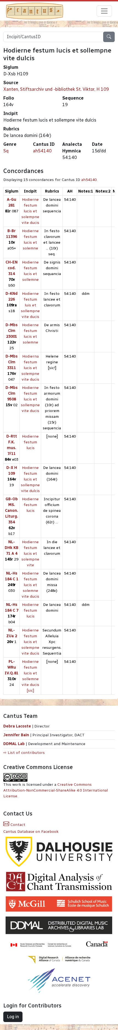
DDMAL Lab (14, 743)
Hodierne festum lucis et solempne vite (30, 553)
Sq (6, 150)
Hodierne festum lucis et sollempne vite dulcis (30, 479)
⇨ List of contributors (24, 752)
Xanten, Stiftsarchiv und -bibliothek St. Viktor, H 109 (56, 89)
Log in (13, 1016)
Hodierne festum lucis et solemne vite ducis (30, 585)
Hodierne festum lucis (30, 442)
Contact (17, 824)
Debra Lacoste (17, 726)
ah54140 (42, 150)
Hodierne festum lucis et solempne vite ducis (30, 211)
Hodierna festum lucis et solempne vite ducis (30, 368)
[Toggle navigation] (104, 11)
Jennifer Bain (16, 735)
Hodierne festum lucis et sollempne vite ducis (30, 399)
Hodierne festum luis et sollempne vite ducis (30, 305)
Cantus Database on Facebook (30, 831)
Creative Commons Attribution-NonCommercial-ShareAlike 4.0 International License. (55, 790)
